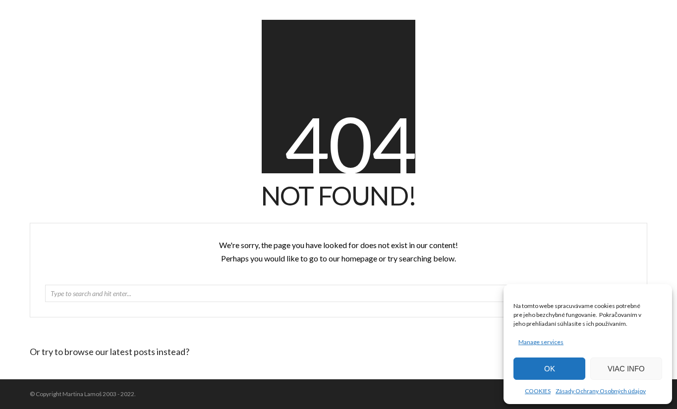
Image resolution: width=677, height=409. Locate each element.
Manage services (541, 342)
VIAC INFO (626, 368)
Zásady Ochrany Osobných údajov (601, 391)
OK (549, 368)
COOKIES (538, 391)
